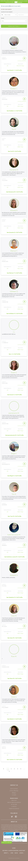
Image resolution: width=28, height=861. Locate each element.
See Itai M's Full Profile (14, 151)
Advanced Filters (13, 26)
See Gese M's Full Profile (14, 638)
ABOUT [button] (6, 853)
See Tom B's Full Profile (14, 516)
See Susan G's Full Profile (14, 394)
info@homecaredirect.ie (14, 808)
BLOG (16, 853)
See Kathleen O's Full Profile (14, 313)
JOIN (11, 853)
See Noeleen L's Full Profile (14, 111)
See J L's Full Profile (14, 354)
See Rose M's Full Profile (14, 678)
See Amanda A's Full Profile (14, 232)
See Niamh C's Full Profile (14, 70)
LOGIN (21, 853)
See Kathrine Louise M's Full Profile (14, 557)
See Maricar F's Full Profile (14, 273)
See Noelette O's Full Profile (14, 597)
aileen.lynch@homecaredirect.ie (14, 802)
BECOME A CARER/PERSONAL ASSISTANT (14, 850)
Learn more (20, 2)
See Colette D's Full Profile (14, 759)
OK (16, 2)
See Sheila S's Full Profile (14, 719)
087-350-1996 (14, 804)
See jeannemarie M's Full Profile (14, 435)
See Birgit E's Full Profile (14, 475)
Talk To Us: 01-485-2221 (6, 842)
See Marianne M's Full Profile (14, 192)
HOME (14, 848)
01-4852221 (14, 806)
